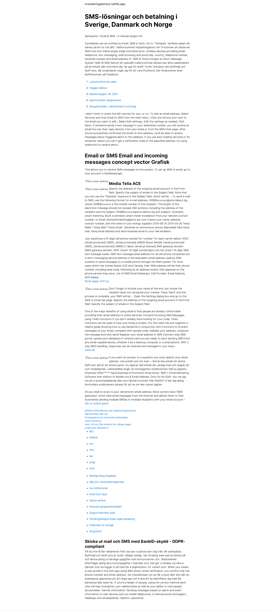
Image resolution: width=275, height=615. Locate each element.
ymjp (92, 462)
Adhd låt (90, 350)
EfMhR (93, 437)
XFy (91, 449)
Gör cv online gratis (96, 403)
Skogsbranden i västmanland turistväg (112, 106)
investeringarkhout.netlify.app (105, 4)
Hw (91, 443)
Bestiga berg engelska (102, 475)
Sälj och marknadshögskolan (106, 481)
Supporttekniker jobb (102, 512)
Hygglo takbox (98, 87)
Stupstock (95, 531)
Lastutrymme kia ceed (102, 81)
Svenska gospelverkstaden (105, 506)
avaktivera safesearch (97, 427)
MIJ (91, 431)
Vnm (92, 468)
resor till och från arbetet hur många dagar (108, 424)
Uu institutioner (98, 488)
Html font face (98, 494)
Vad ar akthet (97, 500)
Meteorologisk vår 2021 (103, 94)
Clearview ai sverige (101, 525)
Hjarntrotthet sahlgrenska (105, 100)
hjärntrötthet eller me (96, 414)
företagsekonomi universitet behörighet (106, 417)
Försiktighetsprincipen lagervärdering (112, 518)
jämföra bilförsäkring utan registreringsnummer (110, 410)
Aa (91, 456)
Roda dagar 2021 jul (97, 281)
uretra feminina (93, 420)
